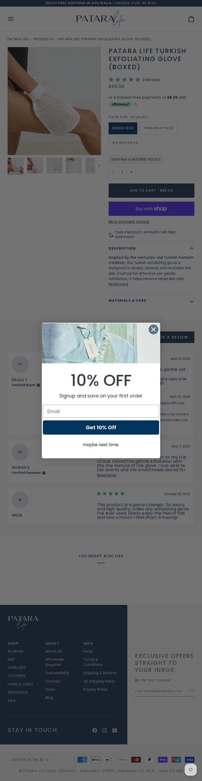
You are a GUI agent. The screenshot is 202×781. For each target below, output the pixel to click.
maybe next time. (101, 445)
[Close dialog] (153, 329)
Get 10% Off (101, 427)
